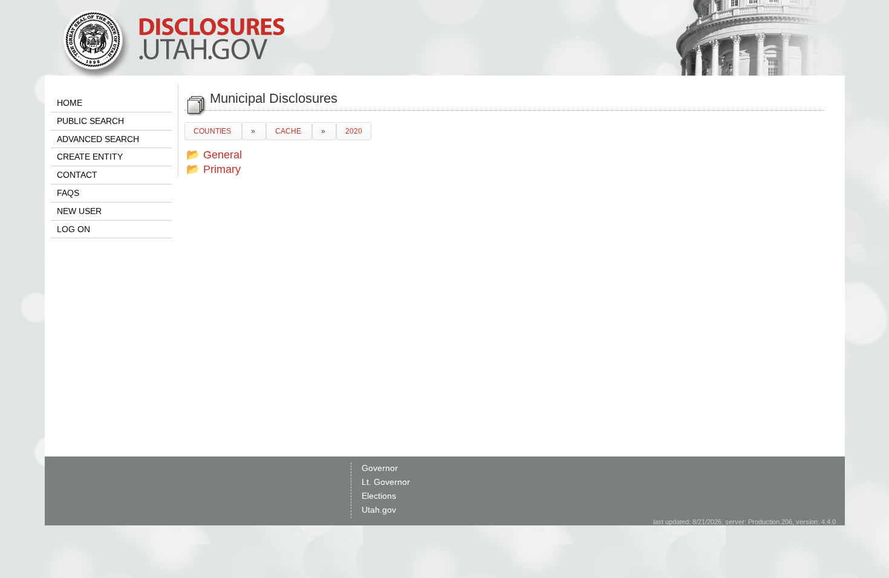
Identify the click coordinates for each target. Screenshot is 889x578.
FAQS (68, 193)
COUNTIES (213, 131)
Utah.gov (379, 510)
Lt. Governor (386, 482)
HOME (69, 103)
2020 (353, 131)
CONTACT (77, 175)
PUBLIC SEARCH (90, 121)
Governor (380, 468)
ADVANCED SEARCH (98, 139)
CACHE (289, 131)
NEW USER (79, 211)
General (222, 154)
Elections (379, 496)
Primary (222, 169)
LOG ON (73, 229)
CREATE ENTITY (90, 156)
